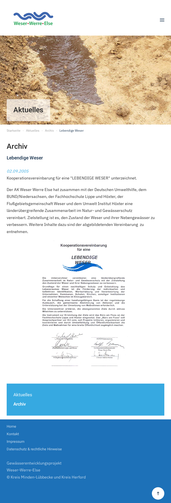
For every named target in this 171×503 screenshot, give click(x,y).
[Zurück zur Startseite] (35, 20)
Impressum (15, 441)
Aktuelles (22, 395)
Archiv (19, 404)
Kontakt (13, 434)
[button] (162, 20)
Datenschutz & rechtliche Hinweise (34, 449)
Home (11, 426)
